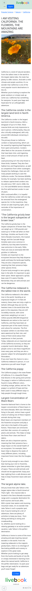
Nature (18, 12)
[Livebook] (23, 3)
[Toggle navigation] (4, 7)
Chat (17, 574)
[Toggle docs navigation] (4, 3)
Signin (10, 6)
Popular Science (7, 12)
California (26, 12)
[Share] (4, 588)
